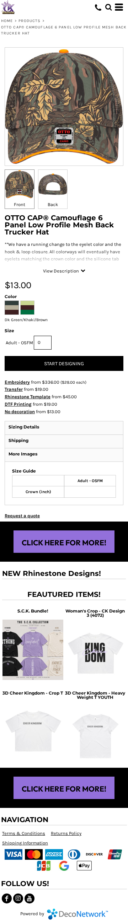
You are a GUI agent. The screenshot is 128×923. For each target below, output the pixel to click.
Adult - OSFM (19, 342)
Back (53, 204)
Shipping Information (25, 843)
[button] (108, 7)
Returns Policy (66, 833)
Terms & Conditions (23, 833)
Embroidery (17, 382)
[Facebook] (7, 898)
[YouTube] (29, 898)
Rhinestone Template (27, 396)
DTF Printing (18, 404)
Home (7, 20)
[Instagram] (18, 898)
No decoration (20, 411)
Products (29, 20)
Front (19, 204)
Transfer (14, 389)
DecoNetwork (77, 914)
